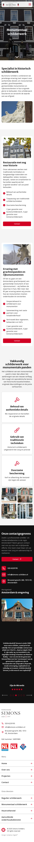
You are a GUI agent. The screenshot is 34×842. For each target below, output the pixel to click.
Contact (17, 224)
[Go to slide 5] (21, 695)
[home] (11, 4)
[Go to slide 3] (16, 695)
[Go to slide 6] (24, 695)
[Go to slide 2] (13, 695)
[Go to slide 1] (10, 695)
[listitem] (17, 663)
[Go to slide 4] (18, 695)
